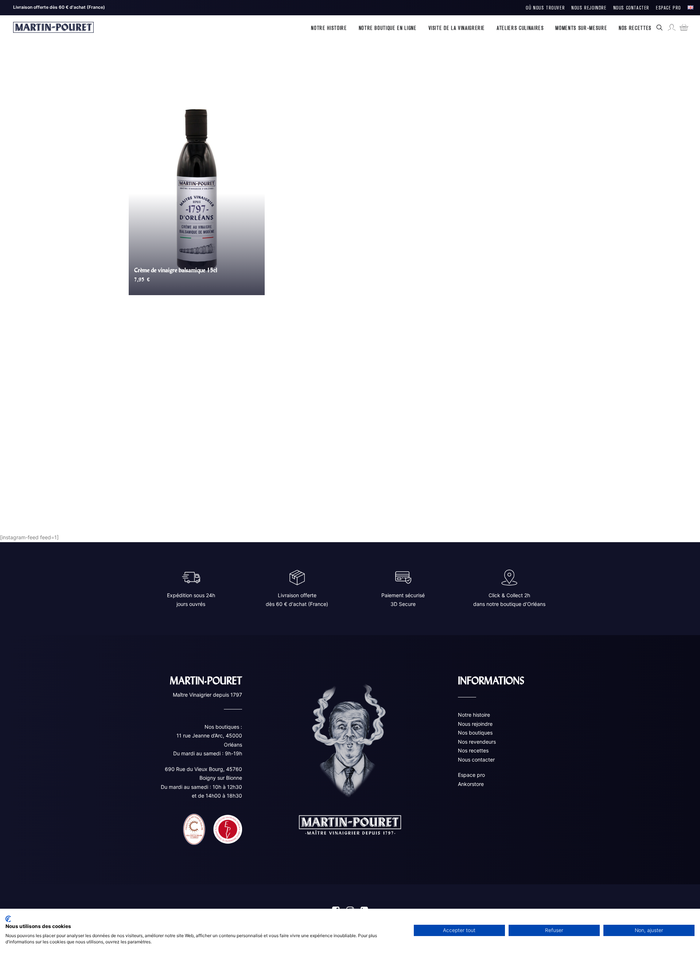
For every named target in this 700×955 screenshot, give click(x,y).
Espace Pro (668, 7)
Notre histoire (329, 27)
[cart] (682, 27)
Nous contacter (476, 759)
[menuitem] (545, 7)
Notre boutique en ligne (388, 27)
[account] (671, 27)
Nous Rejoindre (588, 7)
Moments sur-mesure (581, 27)
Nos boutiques (475, 732)
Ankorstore (471, 783)
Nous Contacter (631, 7)
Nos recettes (473, 750)
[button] (660, 27)
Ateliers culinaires (520, 27)
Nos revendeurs (477, 741)
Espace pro (471, 775)
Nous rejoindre (475, 723)
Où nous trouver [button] (545, 7)
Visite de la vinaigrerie (456, 27)
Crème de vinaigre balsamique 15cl (175, 270)
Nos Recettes (635, 27)
